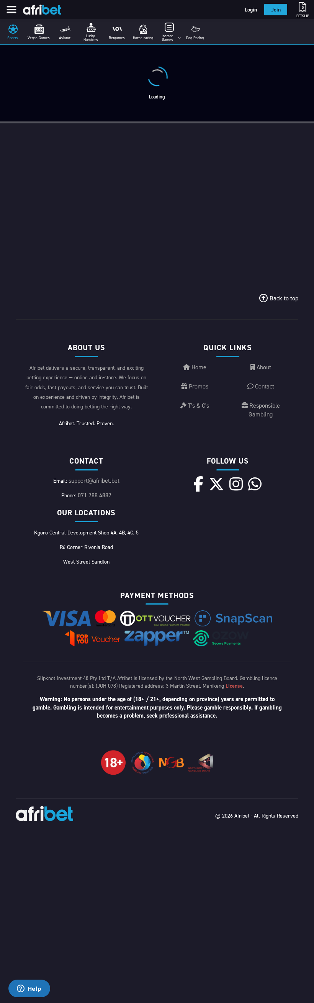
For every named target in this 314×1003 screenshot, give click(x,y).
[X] (216, 484)
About (263, 367)
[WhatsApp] (255, 484)
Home (198, 367)
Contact (263, 386)
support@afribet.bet (94, 480)
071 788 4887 (94, 495)
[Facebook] (198, 484)
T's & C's (197, 405)
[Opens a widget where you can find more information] (29, 989)
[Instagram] (236, 484)
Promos (197, 386)
